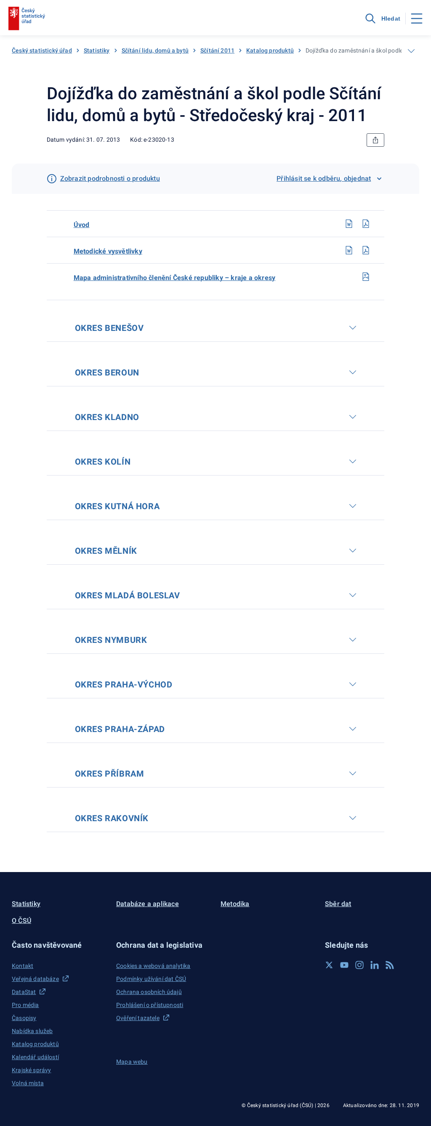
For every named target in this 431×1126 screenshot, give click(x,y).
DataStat (24, 992)
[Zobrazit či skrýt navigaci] (411, 51)
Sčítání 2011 (217, 50)
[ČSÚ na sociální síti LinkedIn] (374, 965)
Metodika (235, 904)
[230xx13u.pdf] (365, 223)
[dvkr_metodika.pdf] (365, 250)
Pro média (25, 1005)
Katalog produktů (270, 50)
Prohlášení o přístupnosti (149, 1005)
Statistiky (97, 50)
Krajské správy (31, 1070)
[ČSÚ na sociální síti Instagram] (359, 965)
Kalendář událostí (35, 1057)
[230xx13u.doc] (349, 223)
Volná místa (28, 1083)
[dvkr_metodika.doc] (349, 250)
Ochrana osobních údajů (149, 992)
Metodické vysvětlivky (108, 251)
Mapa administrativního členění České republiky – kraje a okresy (175, 278)
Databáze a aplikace (147, 904)
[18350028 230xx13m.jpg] (365, 276)
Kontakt (22, 965)
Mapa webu (132, 1061)
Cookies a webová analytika (153, 965)
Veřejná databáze (35, 978)
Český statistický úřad (42, 50)
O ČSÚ (21, 921)
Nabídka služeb (32, 1031)
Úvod (82, 225)
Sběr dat (338, 904)
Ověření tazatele (138, 1018)
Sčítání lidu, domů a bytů (155, 50)
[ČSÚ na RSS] (390, 965)
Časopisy (24, 1018)
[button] (59, 945)
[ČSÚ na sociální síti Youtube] (344, 965)
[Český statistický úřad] (26, 18)
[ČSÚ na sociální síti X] (329, 965)
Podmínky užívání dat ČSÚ (151, 978)
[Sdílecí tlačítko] (375, 140)
